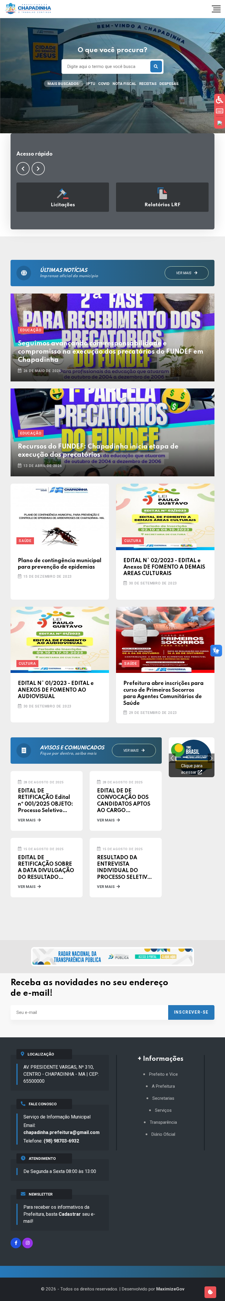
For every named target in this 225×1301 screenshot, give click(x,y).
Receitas (147, 83)
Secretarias (163, 1098)
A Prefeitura (163, 1086)
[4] (204, 757)
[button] (23, 168)
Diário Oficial (163, 1134)
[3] (198, 757)
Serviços (163, 1110)
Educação (30, 330)
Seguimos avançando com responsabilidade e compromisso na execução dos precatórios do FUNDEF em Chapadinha (110, 351)
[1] (185, 757)
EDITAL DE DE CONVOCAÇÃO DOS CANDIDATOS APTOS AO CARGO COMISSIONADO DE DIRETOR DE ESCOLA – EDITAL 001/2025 (125, 801)
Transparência (163, 1122)
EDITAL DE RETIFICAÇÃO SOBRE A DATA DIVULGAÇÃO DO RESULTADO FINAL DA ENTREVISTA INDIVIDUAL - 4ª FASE (46, 868)
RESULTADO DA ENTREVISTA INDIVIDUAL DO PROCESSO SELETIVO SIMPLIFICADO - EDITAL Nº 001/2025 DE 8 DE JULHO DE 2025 (124, 868)
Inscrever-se (191, 1012)
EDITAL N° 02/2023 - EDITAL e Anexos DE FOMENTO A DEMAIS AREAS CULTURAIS (164, 567)
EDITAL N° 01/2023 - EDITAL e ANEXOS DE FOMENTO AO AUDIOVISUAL (56, 690)
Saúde (25, 541)
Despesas (168, 83)
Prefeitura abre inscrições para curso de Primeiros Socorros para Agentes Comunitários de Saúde (163, 693)
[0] (178, 757)
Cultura (133, 541)
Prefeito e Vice (163, 1074)
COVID (104, 83)
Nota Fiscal (124, 83)
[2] (191, 757)
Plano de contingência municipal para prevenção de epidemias (59, 564)
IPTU (90, 83)
